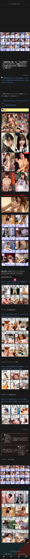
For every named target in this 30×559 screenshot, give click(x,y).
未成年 (3, 316)
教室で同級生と (20, 366)
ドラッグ (16, 283)
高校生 (11, 314)
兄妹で (4, 368)
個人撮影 (14, 281)
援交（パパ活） (14, 368)
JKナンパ (11, 316)
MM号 (2, 399)
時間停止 (15, 401)
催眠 (21, 273)
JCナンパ (17, 316)
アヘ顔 (16, 273)
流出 (21, 281)
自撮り (8, 283)
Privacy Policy (22, 554)
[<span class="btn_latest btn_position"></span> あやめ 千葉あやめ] (22, 142)
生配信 (20, 368)
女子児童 (25, 314)
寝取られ (3, 366)
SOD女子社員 (5, 401)
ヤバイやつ (8, 281)
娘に (8, 368)
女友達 (8, 366)
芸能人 (11, 401)
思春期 (7, 316)
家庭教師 (12, 366)
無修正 (3, 281)
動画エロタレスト (26, 52)
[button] (27, 331)
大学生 (15, 314)
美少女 (23, 271)
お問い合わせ (8, 554)
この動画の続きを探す (10, 105)
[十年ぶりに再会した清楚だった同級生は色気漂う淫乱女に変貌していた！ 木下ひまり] (22, 181)
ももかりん (17, 271)
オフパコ (3, 283)
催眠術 (10, 271)
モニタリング (22, 401)
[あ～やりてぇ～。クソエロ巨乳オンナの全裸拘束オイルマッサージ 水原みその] (8, 181)
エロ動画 (5, 271)
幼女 (21, 314)
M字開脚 (11, 273)
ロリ (18, 314)
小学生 (3, 314)
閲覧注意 (24, 281)
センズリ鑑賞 (22, 399)
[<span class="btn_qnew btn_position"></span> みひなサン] (8, 142)
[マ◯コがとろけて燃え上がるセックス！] (22, 162)
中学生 (7, 314)
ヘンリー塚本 (8, 399)
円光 (18, 281)
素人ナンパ (15, 399)
